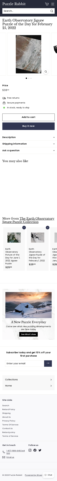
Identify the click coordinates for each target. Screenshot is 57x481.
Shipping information (14, 143)
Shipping (6, 413)
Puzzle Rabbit (14, 4)
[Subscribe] (48, 363)
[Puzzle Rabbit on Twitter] (39, 450)
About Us (6, 417)
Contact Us (7, 428)
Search (5, 405)
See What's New (28, 334)
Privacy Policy (8, 420)
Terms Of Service (10, 424)
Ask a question (11, 150)
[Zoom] (45, 71)
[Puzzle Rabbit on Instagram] (29, 450)
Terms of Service (10, 436)
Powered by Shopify (34, 475)
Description (9, 137)
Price (5, 85)
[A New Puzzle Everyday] (28, 305)
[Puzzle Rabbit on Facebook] (34, 450)
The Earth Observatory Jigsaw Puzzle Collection (28, 220)
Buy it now (28, 126)
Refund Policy (8, 409)
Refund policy (8, 432)
